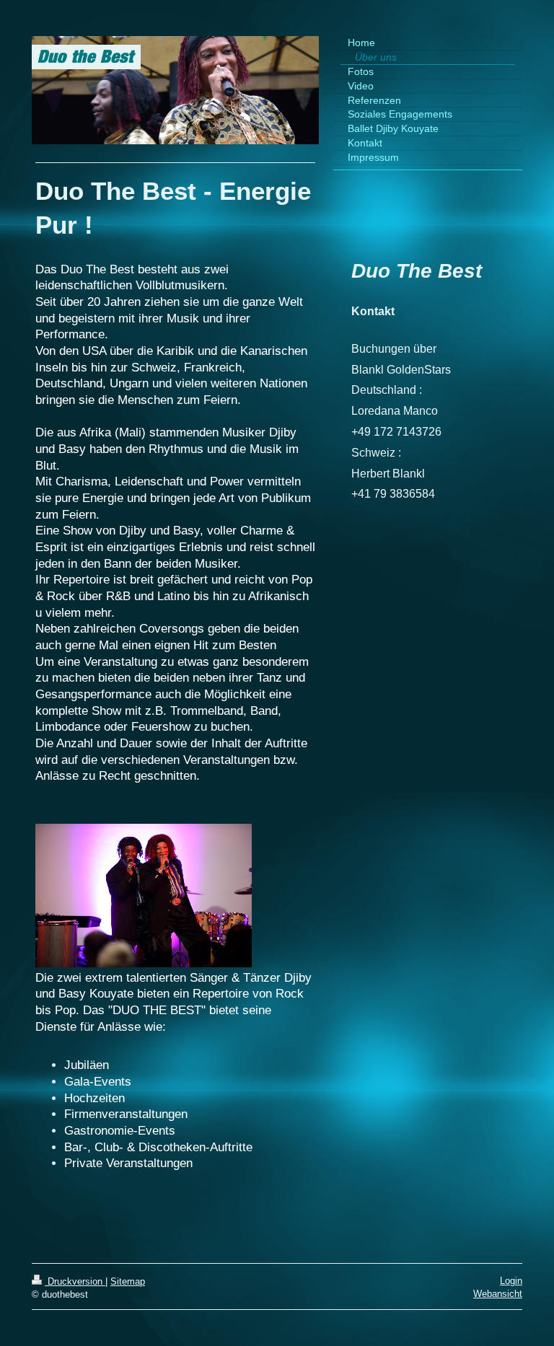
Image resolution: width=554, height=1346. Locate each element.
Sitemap (127, 1281)
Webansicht (497, 1293)
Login (511, 1280)
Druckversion (75, 1281)
